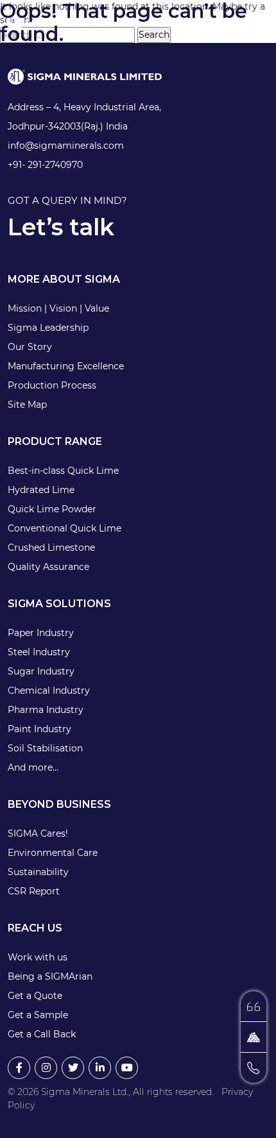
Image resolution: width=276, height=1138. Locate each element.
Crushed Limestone (51, 547)
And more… (33, 767)
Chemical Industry (49, 690)
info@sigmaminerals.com (66, 145)
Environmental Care (53, 852)
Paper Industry (41, 633)
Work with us (37, 957)
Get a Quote (35, 995)
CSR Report (34, 891)
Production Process (52, 385)
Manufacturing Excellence (66, 366)
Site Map (27, 404)
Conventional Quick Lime (64, 528)
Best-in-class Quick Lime (63, 470)
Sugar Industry (41, 671)
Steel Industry (39, 652)
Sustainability (38, 872)
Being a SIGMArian (50, 976)
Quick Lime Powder (52, 509)
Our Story (30, 347)
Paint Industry (39, 729)
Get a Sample (38, 1015)
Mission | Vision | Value (58, 308)
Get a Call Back (42, 1034)
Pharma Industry (45, 709)
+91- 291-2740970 (45, 165)
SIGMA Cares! (38, 833)
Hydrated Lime (41, 490)
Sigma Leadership (48, 327)
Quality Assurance (48, 567)
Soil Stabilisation (45, 748)
